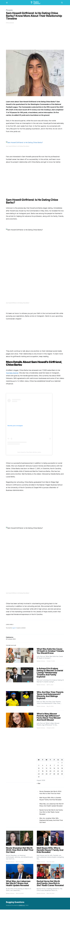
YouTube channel (12, 373)
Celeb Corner (25, 668)
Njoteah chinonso (41, 661)
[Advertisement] (35, 38)
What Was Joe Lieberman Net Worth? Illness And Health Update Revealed (51, 805)
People (9, 10)
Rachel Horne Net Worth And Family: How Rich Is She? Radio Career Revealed (51, 812)
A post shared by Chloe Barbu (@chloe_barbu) (29, 452)
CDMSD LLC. (22, 905)
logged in (14, 627)
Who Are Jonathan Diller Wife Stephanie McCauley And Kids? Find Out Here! (51, 820)
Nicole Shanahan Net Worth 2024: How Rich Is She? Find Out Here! (50, 792)
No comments (10, 22)
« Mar (38, 783)
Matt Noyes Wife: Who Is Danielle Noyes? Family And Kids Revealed (50, 798)
